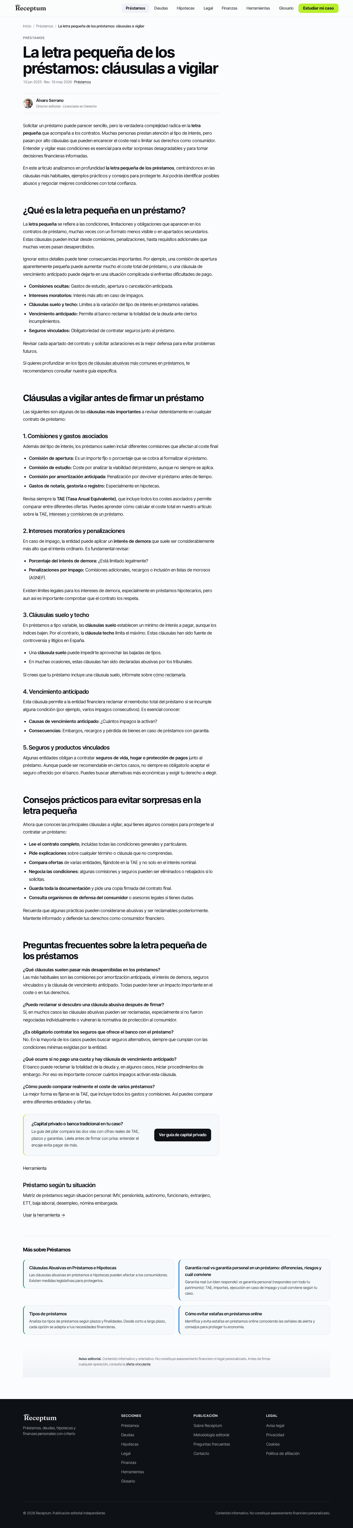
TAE (61, 498)
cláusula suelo (52, 652)
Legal (208, 8)
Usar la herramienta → (44, 1215)
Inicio (27, 26)
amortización (70, 476)
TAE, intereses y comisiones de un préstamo (81, 514)
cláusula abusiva (107, 1004)
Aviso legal (275, 1425)
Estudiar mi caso (318, 8)
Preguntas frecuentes (212, 1444)
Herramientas (258, 8)
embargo (32, 1074)
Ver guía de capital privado (182, 1134)
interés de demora (132, 541)
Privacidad (275, 1434)
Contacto (201, 1453)
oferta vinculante (138, 1364)
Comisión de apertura (51, 458)
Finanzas (229, 8)
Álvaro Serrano (50, 100)
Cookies (273, 1444)
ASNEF (37, 577)
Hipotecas (186, 8)
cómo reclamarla (169, 674)
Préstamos (135, 8)
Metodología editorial (211, 1434)
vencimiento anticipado (45, 274)
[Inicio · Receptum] (30, 8)
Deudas (161, 8)
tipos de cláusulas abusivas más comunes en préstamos (131, 363)
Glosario (286, 8)
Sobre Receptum (208, 1425)
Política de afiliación (283, 1453)
